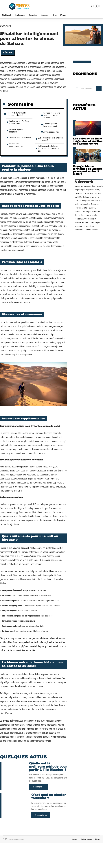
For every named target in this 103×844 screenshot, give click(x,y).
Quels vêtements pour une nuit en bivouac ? (50, 138)
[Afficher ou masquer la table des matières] (48, 104)
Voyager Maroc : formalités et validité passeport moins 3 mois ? (87, 170)
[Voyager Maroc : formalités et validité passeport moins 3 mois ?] (88, 155)
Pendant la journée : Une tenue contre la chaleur (16, 113)
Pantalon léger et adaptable (16, 130)
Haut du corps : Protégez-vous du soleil (19, 122)
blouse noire (9, 720)
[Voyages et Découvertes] (19, 6)
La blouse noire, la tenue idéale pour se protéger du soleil (49, 148)
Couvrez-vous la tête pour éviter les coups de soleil (51, 115)
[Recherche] (91, 6)
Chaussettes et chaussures (20, 137)
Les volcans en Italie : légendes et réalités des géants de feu (87, 141)
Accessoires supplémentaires (16, 144)
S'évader (8, 52)
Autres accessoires (51, 131)
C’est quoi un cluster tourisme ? (48, 796)
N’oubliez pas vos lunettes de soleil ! (50, 124)
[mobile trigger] (5, 6)
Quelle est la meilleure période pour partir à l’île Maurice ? (48, 766)
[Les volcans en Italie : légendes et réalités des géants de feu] (88, 128)
